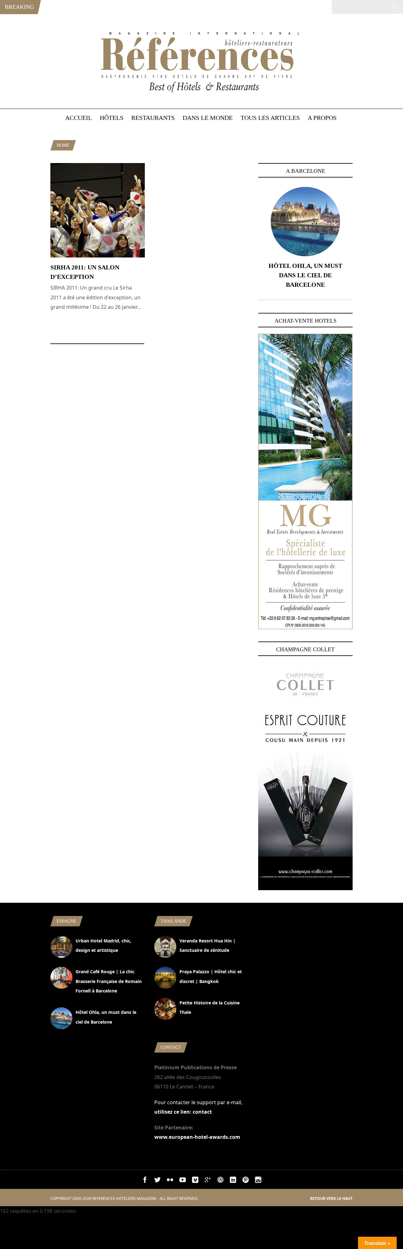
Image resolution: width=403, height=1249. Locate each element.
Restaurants (153, 117)
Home (63, 145)
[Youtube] (182, 1181)
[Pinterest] (245, 1181)
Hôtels (111, 117)
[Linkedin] (233, 1181)
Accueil (78, 117)
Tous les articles (270, 117)
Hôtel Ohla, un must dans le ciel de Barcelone (305, 275)
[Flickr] (170, 1181)
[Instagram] (258, 1181)
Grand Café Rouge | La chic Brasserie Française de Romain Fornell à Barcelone (109, 981)
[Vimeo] (195, 1181)
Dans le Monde (208, 117)
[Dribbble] (220, 1181)
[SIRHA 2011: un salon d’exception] (97, 255)
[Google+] (208, 1181)
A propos (322, 117)
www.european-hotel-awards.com (197, 1136)
